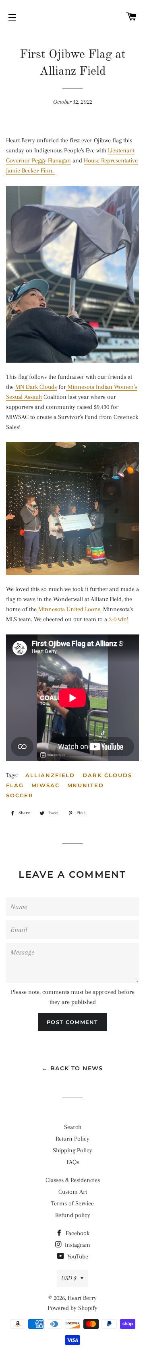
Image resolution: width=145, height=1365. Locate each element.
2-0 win (118, 619)
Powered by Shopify (72, 1308)
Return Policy (72, 1138)
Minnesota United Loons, (70, 609)
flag (15, 785)
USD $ (69, 1278)
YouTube (77, 1256)
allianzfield (50, 775)
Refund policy (72, 1215)
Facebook (76, 1233)
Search (72, 1127)
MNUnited (85, 785)
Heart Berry (82, 1297)
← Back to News (72, 1068)
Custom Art (72, 1191)
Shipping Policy (72, 1150)
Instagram (76, 1244)
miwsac (45, 785)
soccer (19, 795)
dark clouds (107, 775)
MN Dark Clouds (36, 386)
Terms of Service (72, 1203)
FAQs (72, 1162)
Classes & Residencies (73, 1180)
